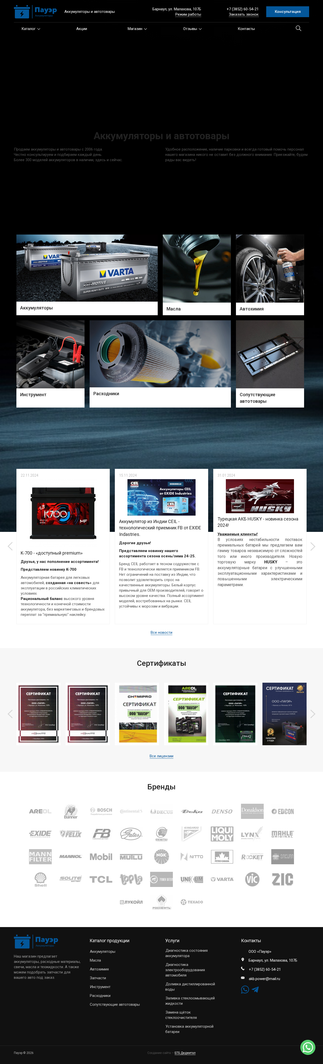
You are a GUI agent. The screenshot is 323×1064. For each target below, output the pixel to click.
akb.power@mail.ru (264, 978)
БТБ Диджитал (185, 1053)
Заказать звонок (244, 14)
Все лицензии (161, 756)
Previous (10, 546)
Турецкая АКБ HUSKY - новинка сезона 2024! (258, 522)
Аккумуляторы (102, 951)
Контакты (246, 28)
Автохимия (99, 969)
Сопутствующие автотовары (115, 1004)
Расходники (100, 995)
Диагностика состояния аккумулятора (186, 953)
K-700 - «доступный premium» (52, 553)
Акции (81, 28)
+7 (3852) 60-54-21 (243, 9)
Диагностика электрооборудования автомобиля (185, 969)
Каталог (28, 28)
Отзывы (190, 28)
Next (312, 546)
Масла (95, 960)
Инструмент (100, 987)
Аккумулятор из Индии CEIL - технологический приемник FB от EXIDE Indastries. (160, 528)
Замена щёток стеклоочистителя (181, 1015)
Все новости (161, 632)
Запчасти (98, 978)
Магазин (135, 28)
